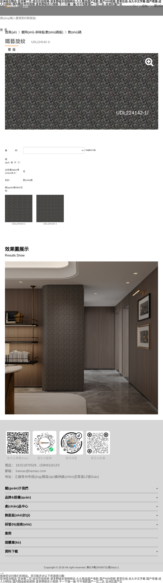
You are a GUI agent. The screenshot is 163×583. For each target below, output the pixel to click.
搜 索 (3, 29)
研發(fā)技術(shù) (18, 524)
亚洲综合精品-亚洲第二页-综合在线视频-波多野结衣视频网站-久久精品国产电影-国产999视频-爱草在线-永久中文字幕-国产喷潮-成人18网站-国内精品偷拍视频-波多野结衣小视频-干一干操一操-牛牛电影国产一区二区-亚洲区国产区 (80, 580)
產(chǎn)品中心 (16, 506)
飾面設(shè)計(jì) (17, 515)
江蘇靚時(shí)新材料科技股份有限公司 (16, 6)
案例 (8, 533)
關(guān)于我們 (16, 488)
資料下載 (11, 551)
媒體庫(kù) (13, 542)
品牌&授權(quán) (18, 497)
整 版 (12, 49)
